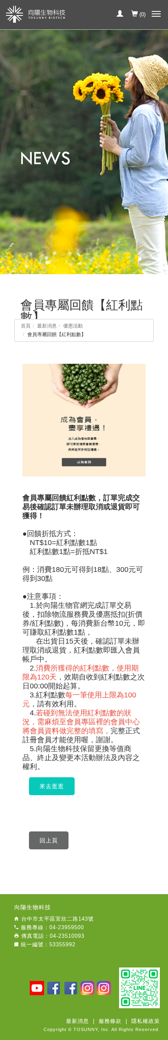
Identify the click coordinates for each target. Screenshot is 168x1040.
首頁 (26, 326)
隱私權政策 (145, 1021)
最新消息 (47, 326)
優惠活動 (73, 326)
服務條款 (110, 1021)
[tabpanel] (84, 152)
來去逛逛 (52, 786)
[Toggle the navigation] (157, 14)
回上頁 (49, 840)
